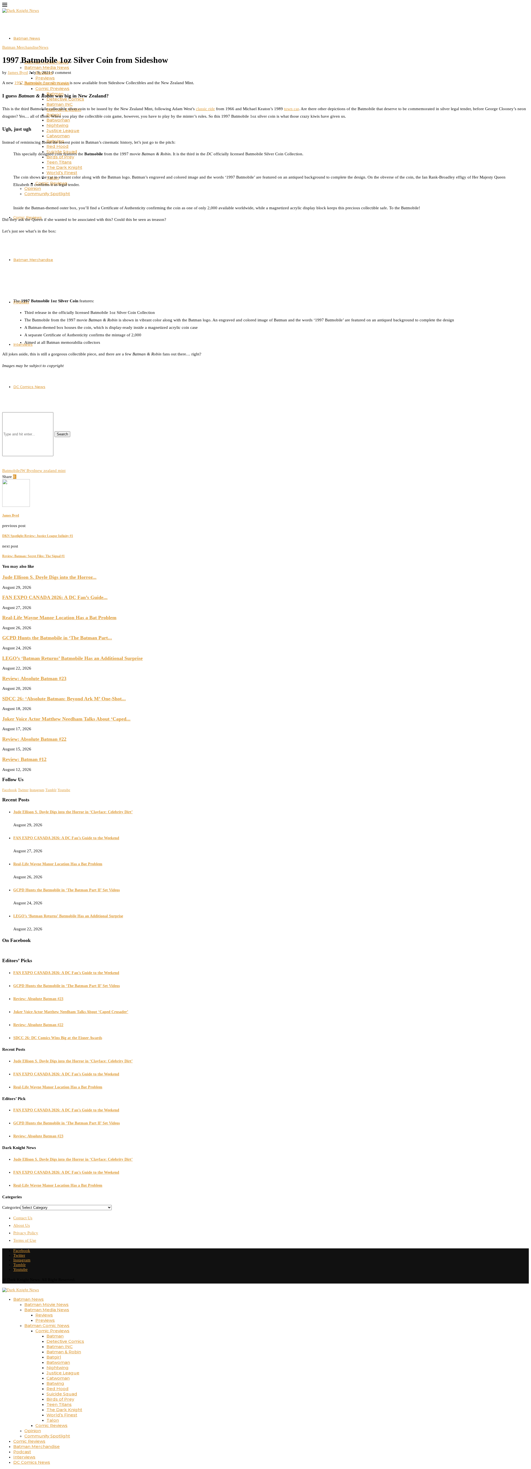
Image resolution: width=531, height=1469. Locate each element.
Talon (52, 1420)
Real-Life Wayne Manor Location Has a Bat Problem (59, 617)
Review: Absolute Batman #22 (34, 739)
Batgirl (53, 1357)
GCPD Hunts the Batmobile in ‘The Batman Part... (57, 638)
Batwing (55, 1383)
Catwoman (58, 135)
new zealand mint (50, 470)
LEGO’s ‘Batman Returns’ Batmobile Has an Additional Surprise (72, 658)
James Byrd (18, 72)
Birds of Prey (60, 1399)
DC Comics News (31, 1462)
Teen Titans (59, 162)
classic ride (205, 109)
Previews (45, 78)
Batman (55, 1336)
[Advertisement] (168, 424)
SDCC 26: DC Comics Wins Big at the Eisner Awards (57, 1038)
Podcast (22, 1451)
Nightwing (57, 125)
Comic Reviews (51, 1425)
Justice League (62, 130)
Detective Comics (65, 1341)
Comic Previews (52, 88)
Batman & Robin (63, 1351)
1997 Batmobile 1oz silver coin (41, 83)
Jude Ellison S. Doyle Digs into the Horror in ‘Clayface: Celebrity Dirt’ (73, 812)
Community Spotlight (47, 193)
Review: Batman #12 (24, 759)
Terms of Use (24, 1240)
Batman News (26, 38)
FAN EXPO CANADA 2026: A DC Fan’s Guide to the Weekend (66, 838)
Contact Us (22, 1218)
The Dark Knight (64, 167)
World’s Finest (61, 172)
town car (291, 109)
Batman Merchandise (33, 259)
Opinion (32, 1430)
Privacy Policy (25, 1233)
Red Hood (57, 146)
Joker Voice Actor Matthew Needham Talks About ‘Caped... (66, 719)
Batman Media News (46, 67)
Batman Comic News (46, 1325)
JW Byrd (27, 470)
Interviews (23, 344)
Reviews (44, 1315)
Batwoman (58, 1362)
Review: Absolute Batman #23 (34, 678)
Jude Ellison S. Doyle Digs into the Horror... (49, 577)
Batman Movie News (46, 1304)
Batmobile (11, 470)
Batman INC (59, 104)
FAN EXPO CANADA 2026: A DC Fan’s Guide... (55, 597)
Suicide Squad (61, 1393)
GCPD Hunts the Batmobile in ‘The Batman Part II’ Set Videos (66, 890)
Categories (11, 1207)
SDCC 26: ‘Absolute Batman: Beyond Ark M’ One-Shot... (64, 698)
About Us (21, 1225)
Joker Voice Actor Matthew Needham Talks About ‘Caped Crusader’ (70, 1012)
